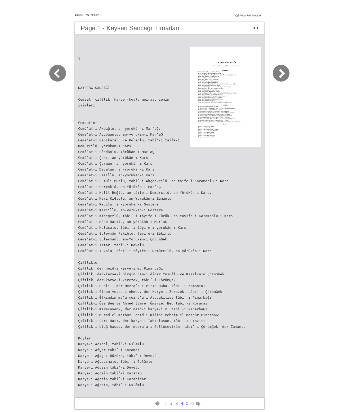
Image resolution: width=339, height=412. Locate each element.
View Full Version (250, 15)
